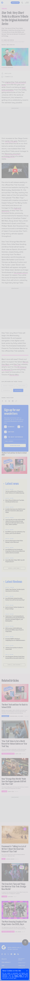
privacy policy (18, 975)
